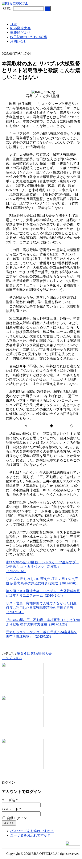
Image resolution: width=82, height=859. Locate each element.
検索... (7, 8)
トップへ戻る (12, 658)
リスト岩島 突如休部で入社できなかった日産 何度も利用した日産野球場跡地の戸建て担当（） (41, 607)
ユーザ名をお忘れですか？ (30, 835)
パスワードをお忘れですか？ (32, 831)
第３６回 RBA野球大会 (34, 653)
